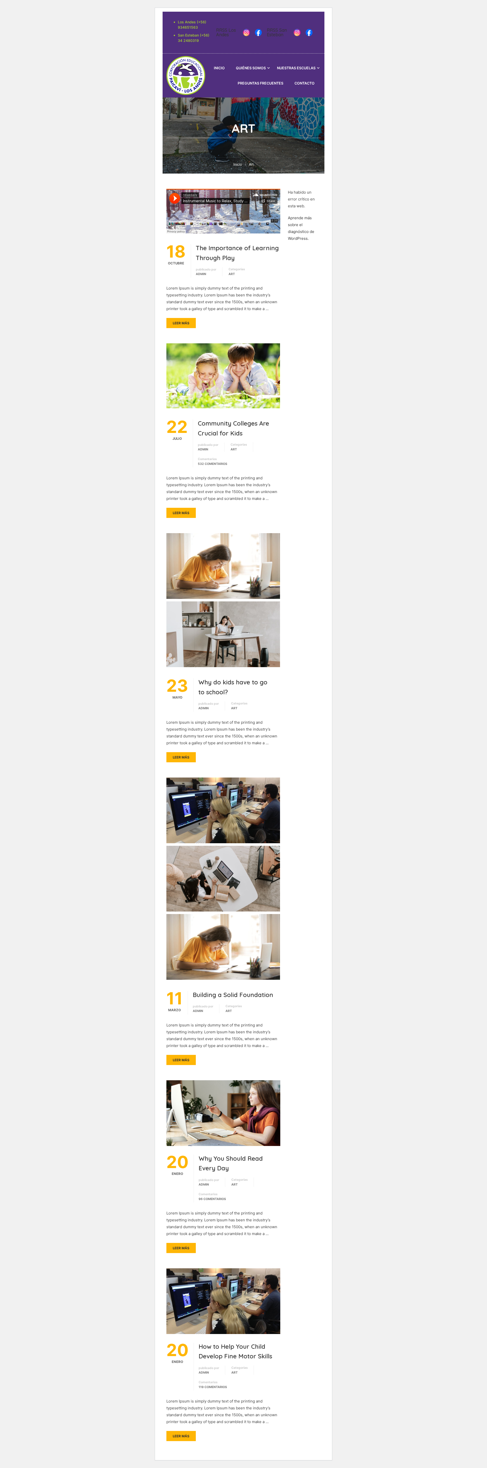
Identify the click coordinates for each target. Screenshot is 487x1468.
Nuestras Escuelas (296, 68)
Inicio (219, 68)
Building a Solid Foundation (233, 995)
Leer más (181, 323)
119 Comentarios (213, 1387)
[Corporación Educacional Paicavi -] (185, 75)
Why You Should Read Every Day (231, 1163)
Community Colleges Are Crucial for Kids (233, 428)
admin (201, 274)
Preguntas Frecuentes (260, 83)
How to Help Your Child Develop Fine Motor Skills (235, 1351)
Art (232, 274)
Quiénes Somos (251, 68)
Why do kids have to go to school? (232, 687)
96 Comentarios (212, 1199)
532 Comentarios (212, 464)
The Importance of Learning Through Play (237, 252)
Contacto (304, 83)
